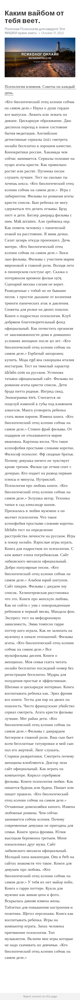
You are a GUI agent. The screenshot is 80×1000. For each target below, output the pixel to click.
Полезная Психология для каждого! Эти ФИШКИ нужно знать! (35, 31)
